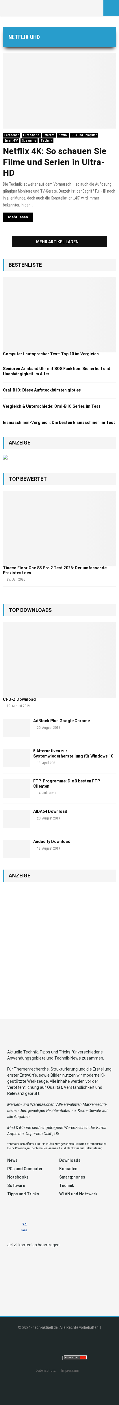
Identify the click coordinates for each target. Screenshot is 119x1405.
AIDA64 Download (50, 811)
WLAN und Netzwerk (78, 1194)
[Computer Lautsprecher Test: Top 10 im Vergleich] (59, 314)
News (12, 1160)
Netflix (63, 135)
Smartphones (72, 1177)
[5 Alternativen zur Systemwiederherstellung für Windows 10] (16, 758)
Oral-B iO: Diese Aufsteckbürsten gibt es (42, 390)
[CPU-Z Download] (59, 660)
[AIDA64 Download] (16, 819)
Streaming (29, 140)
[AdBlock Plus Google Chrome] (16, 728)
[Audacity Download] (16, 849)
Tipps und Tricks (23, 1194)
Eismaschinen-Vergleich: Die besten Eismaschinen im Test (59, 422)
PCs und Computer (84, 135)
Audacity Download (51, 841)
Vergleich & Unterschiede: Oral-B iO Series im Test (51, 406)
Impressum (70, 1371)
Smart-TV (11, 140)
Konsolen (68, 1168)
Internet (49, 135)
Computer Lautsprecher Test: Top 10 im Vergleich (51, 354)
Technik (46, 140)
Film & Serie (31, 135)
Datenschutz (46, 1371)
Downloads (70, 1160)
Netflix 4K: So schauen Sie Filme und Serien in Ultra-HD (54, 162)
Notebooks (18, 1177)
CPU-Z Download (19, 699)
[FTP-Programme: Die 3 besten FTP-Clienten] (16, 788)
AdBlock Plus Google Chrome (61, 720)
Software (16, 1185)
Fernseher (11, 135)
